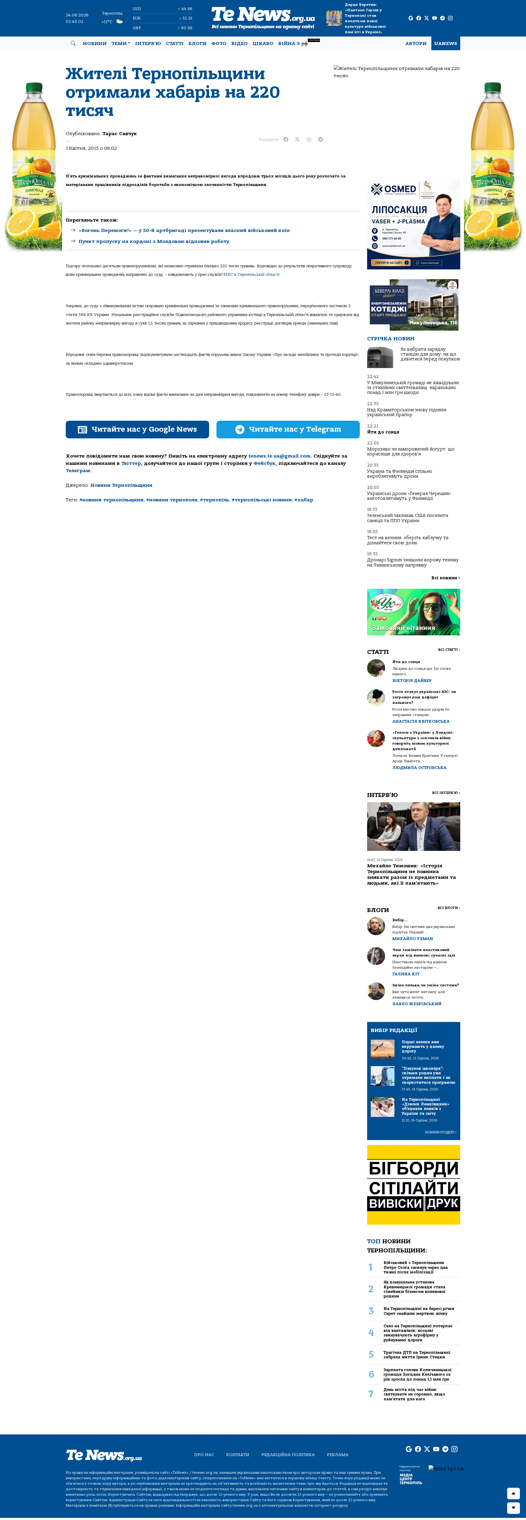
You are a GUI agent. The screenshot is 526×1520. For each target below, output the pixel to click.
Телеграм (78, 470)
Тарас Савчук (119, 133)
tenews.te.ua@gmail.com (279, 456)
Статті (175, 43)
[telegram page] (442, 18)
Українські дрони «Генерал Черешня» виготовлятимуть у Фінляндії (409, 496)
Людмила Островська (419, 767)
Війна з (298, 42)
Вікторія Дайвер (412, 680)
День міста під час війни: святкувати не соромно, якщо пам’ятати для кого (414, 1394)
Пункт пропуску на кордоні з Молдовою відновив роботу (154, 241)
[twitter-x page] (426, 18)
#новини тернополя (172, 500)
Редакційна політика (288, 1454)
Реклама (338, 1454)
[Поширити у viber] (308, 139)
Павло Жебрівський (416, 1004)
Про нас (204, 1454)
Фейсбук (264, 463)
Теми (119, 43)
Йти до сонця (383, 432)
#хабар (303, 500)
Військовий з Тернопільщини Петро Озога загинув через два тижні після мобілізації (416, 1267)
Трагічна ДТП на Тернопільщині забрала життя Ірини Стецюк (417, 1354)
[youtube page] (434, 18)
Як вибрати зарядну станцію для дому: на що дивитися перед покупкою (430, 354)
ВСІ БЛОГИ (448, 908)
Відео (239, 43)
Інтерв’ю (148, 43)
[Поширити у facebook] (285, 139)
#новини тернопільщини (111, 500)
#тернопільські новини (262, 500)
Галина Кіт (405, 974)
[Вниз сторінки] (513, 1508)
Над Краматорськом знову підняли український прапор (406, 412)
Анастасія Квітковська (421, 721)
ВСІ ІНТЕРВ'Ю (446, 793)
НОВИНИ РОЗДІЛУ (441, 1132)
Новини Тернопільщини (121, 485)
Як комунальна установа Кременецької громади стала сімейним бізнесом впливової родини (415, 1289)
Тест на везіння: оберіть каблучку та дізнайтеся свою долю (407, 540)
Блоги (197, 43)
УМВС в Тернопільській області (250, 274)
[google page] (411, 18)
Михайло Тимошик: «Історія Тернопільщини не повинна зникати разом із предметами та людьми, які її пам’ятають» (411, 874)
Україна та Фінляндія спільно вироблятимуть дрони (399, 474)
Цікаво (263, 43)
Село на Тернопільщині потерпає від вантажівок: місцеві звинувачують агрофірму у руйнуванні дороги (418, 1333)
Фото (218, 43)
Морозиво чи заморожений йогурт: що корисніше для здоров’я (410, 452)
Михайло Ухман (412, 938)
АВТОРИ (415, 43)
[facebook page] (418, 18)
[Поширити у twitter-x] (297, 139)
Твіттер (131, 463)
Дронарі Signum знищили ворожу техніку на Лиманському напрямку (413, 562)
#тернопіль (214, 500)
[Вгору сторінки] (513, 1493)
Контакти (237, 1454)
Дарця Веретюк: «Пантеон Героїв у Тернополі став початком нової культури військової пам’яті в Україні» (365, 18)
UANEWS (445, 43)
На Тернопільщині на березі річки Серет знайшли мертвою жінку (419, 1310)
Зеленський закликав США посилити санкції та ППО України (407, 518)
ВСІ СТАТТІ (449, 650)
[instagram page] (450, 18)
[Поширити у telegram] (320, 139)
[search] (73, 43)
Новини (95, 43)
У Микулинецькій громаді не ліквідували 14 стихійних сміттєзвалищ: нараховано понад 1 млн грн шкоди (413, 387)
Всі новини (445, 578)
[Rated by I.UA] (446, 1468)
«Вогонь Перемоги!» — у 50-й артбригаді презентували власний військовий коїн (184, 230)
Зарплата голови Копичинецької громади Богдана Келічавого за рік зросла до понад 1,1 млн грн (418, 1374)
